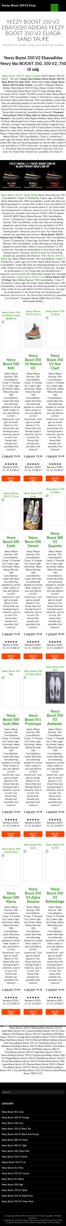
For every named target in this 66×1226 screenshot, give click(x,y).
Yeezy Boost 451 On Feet (30, 1043)
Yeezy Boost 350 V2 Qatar (14, 1190)
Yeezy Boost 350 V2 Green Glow (17, 1201)
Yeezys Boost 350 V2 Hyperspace (28, 1055)
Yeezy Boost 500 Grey (12, 1123)
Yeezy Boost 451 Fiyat (34, 1216)
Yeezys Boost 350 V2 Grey (31, 1034)
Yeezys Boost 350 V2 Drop (19, 5)
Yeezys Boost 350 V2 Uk (13, 1162)
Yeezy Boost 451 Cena (13, 1112)
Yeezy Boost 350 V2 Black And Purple (20, 1134)
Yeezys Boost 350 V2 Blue (27, 1058)
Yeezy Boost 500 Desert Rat (15, 1151)
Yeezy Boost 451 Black (13, 1179)
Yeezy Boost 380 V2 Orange (15, 1118)
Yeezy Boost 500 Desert (33, 542)
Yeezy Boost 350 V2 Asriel (14, 1157)
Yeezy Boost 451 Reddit (14, 45)
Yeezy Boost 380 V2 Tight (14, 1146)
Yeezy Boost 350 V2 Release (24, 1028)
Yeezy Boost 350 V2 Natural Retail (41, 1070)
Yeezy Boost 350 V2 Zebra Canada (21, 76)
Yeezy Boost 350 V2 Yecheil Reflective (32, 1040)
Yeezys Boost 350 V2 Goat (31, 277)
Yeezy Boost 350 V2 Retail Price (17, 1196)
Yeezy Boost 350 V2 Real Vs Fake (27, 1222)
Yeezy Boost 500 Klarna (11, 897)
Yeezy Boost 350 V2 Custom (15, 1173)
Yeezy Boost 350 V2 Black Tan (16, 1129)
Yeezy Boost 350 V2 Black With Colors (37, 1046)
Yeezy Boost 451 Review (21, 1064)
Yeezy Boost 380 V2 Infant (15, 1140)
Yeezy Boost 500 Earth (11, 542)
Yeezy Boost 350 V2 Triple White (19, 195)
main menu (62, 8)
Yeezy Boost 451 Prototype (33, 720)
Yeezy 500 (52, 1034)
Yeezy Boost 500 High (12, 1185)
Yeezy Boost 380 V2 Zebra (49, 45)
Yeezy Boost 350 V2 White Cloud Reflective (11, 315)
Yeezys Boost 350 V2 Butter (30, 1061)
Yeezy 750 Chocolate (51, 1222)
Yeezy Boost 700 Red (38, 1220)
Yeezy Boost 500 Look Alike (11, 720)
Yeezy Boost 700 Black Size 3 (16, 1220)
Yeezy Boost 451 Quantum (22, 1031)
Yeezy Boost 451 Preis (12, 1168)
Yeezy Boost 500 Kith (11, 364)
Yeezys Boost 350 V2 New (24, 1052)
